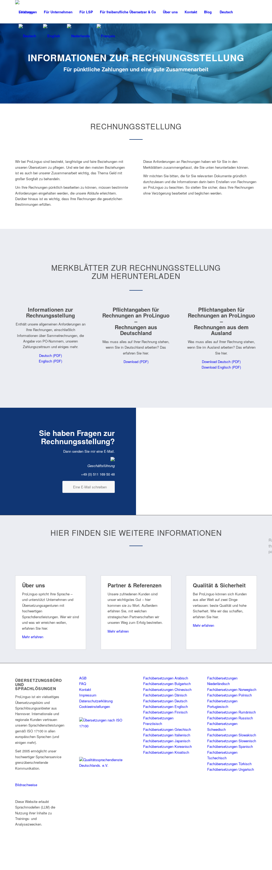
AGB (83, 678)
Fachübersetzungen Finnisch (165, 712)
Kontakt (85, 689)
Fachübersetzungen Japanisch (166, 740)
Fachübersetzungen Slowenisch (231, 740)
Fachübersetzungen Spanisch (230, 746)
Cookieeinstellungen (94, 706)
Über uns (33, 585)
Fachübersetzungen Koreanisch (167, 746)
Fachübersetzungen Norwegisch (231, 689)
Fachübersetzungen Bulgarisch (167, 683)
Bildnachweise (26, 784)
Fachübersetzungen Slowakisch (231, 734)
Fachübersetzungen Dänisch (165, 695)
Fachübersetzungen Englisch (165, 706)
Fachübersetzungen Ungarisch (230, 769)
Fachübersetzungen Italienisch (166, 734)
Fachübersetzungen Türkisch (229, 763)
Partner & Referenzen (135, 585)
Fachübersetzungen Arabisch (165, 678)
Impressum (87, 695)
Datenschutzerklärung (96, 700)
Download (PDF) (136, 361)
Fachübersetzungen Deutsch (165, 700)
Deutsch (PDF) (50, 355)
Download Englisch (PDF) (221, 367)
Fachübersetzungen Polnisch (229, 695)
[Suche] (241, 12)
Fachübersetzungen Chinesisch (167, 689)
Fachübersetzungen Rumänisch (231, 712)
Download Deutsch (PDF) (221, 361)
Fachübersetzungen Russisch (230, 717)
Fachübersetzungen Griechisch (167, 729)
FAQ (82, 683)
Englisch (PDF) (50, 361)
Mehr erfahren (32, 636)
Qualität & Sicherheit (219, 585)
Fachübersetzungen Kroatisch (166, 752)
